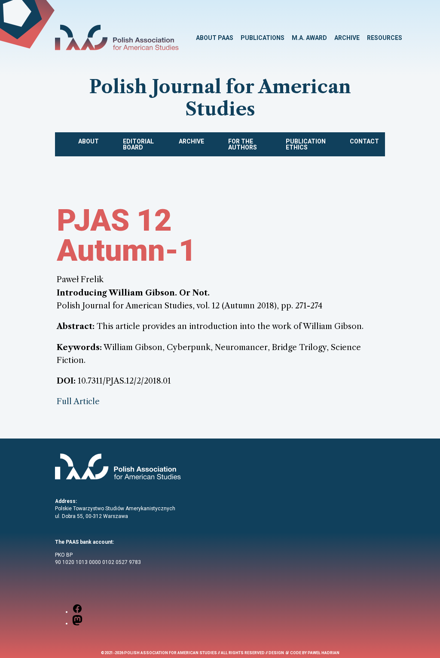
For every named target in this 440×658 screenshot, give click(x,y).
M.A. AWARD (309, 37)
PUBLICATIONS (262, 37)
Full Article (78, 401)
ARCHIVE (347, 37)
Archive (191, 141)
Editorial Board (138, 144)
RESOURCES (384, 37)
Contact (364, 141)
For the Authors (242, 144)
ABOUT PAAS (214, 37)
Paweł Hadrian (323, 653)
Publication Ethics (306, 144)
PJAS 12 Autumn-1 (126, 235)
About (88, 141)
